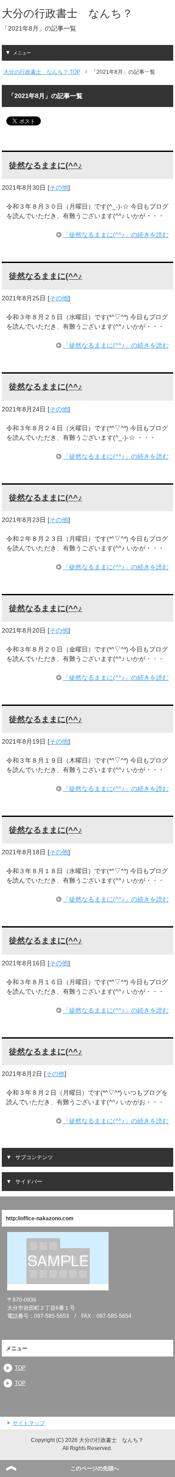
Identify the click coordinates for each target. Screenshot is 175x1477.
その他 (58, 187)
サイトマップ (29, 1423)
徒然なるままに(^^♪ (45, 165)
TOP (20, 1368)
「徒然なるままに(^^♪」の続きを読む (116, 234)
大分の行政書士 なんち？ (67, 13)
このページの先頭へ (94, 1468)
